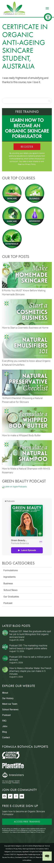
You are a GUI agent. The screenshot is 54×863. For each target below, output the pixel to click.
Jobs (4, 726)
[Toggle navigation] (47, 8)
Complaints (39, 849)
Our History (8, 698)
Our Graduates (11, 596)
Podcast (7, 603)
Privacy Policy (30, 164)
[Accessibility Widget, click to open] (48, 17)
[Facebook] (4, 796)
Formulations (10, 570)
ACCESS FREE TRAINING (27, 821)
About (5, 692)
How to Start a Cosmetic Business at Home (25, 327)
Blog (4, 732)
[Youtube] (21, 796)
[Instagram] (16, 796)
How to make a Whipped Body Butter (21, 435)
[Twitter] (10, 796)
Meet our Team (9, 704)
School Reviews (10, 709)
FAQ (4, 720)
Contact (6, 737)
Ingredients (9, 576)
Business (8, 583)
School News (10, 590)
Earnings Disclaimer (29, 849)
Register (27, 147)
